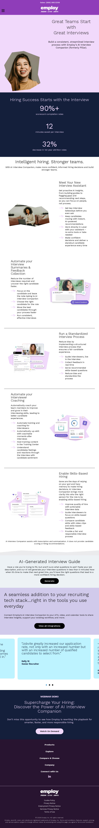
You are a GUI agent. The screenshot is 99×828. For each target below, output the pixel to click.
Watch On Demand (49, 731)
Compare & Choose (49, 758)
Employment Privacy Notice (49, 806)
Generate (49, 581)
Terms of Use (49, 812)
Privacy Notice (49, 803)
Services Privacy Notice (49, 809)
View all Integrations (49, 626)
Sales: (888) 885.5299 (50, 2)
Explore (49, 751)
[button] (46, 685)
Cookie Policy (49, 800)
